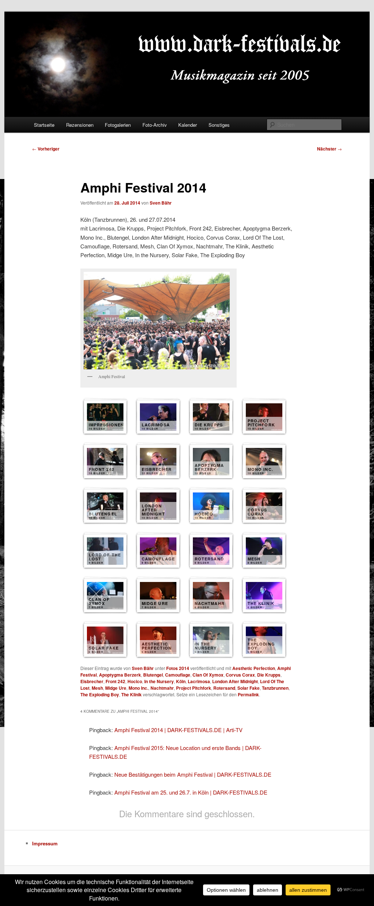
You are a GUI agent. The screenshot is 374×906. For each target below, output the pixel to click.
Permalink (248, 694)
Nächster (329, 148)
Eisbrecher (91, 681)
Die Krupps (268, 674)
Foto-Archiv (154, 124)
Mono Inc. (138, 688)
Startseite (44, 124)
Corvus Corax (240, 674)
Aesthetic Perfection (253, 668)
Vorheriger (46, 148)
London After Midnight (235, 681)
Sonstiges (219, 124)
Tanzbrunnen (275, 688)
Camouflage (177, 674)
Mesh (97, 688)
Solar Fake (248, 688)
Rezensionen (80, 124)
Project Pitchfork (193, 688)
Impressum (45, 843)
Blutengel (153, 674)
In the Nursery (159, 681)
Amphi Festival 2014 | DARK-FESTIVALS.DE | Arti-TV (178, 730)
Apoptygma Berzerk (120, 674)
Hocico (134, 681)
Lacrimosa (199, 681)
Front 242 (115, 681)
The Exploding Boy (99, 694)
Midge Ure (115, 688)
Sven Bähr (161, 202)
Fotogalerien (118, 124)
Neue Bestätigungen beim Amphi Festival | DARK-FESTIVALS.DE (192, 774)
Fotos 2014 (177, 668)
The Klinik (131, 694)
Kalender (187, 124)
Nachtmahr (162, 688)
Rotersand (224, 688)
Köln (181, 681)
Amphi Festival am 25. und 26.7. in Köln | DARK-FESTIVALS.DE (190, 792)
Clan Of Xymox (208, 674)
